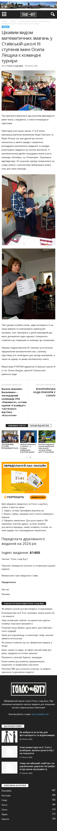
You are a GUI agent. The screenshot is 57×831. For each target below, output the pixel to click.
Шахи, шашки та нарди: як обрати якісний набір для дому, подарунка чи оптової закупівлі (26, 651)
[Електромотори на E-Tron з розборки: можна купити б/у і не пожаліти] (9, 752)
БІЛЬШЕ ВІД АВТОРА (39, 425)
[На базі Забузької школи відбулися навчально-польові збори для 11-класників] (46, 436)
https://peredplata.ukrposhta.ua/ (29, 510)
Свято (4, 809)
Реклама (6, 594)
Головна (5, 21)
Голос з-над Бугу (15, 66)
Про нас (5, 589)
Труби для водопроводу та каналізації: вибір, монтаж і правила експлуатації (28, 637)
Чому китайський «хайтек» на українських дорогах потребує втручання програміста (26, 622)
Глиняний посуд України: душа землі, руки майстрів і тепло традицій (27, 629)
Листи (4, 805)
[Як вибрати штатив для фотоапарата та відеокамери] (9, 736)
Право (4, 814)
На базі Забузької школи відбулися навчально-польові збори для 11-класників (46, 448)
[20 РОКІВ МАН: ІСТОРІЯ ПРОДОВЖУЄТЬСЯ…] (10, 436)
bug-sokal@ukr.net (40, 714)
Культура (6, 795)
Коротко (5, 819)
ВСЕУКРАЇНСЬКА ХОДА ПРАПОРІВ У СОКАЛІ (44, 392)
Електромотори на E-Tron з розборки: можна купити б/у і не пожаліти (28, 614)
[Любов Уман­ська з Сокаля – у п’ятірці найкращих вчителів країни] (28, 436)
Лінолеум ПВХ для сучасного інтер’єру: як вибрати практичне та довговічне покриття (26, 670)
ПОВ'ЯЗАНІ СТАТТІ (16, 425)
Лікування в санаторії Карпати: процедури (22, 657)
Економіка (6, 791)
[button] (52, 14)
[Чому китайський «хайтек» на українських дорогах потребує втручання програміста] (9, 768)
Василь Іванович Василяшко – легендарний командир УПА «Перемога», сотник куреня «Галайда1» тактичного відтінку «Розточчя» (14, 402)
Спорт (4, 800)
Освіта (5, 27)
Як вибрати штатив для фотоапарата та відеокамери (27, 609)
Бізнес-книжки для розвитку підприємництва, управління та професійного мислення (23, 663)
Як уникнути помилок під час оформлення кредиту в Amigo (27, 644)
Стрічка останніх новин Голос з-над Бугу (24, 603)
